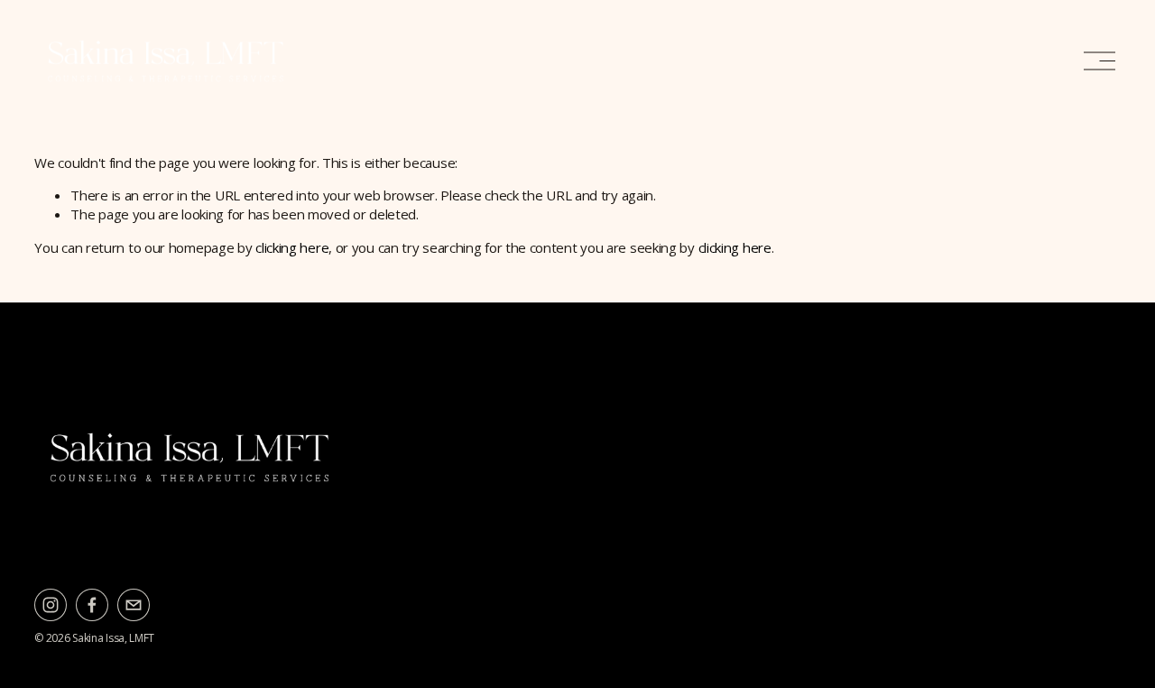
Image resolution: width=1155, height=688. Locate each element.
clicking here (291, 247)
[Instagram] (50, 605)
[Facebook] (92, 605)
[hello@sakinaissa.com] (133, 605)
